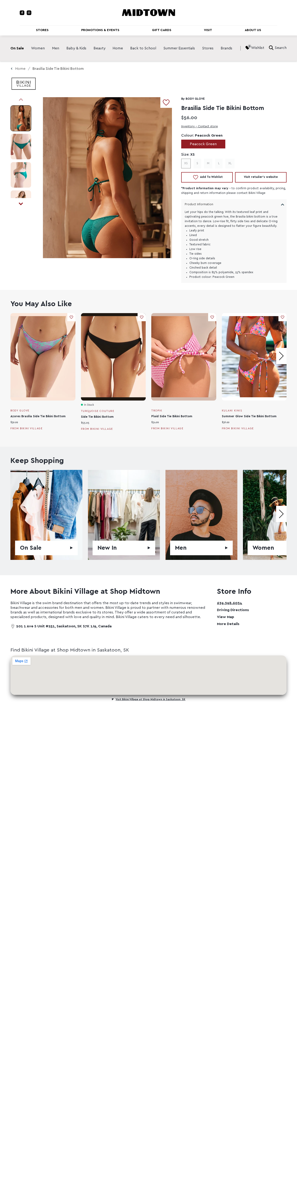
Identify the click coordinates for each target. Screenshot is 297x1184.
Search (281, 48)
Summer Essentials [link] (179, 48)
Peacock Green (203, 144)
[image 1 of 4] (20, 118)
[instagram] (29, 12)
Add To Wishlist (211, 177)
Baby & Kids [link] (76, 48)
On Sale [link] (17, 48)
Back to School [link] (143, 48)
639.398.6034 (229, 603)
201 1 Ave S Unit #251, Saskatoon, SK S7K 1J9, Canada (64, 626)
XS (186, 163)
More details (228, 624)
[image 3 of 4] (20, 175)
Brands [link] (226, 48)
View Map (225, 617)
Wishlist (257, 48)
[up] (21, 99)
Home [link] (118, 48)
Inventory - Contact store (199, 126)
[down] (21, 204)
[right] (281, 356)
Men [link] (55, 48)
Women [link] (38, 48)
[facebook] (22, 12)
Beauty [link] (100, 48)
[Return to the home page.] (148, 12)
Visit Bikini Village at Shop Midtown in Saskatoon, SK (150, 699)
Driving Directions (233, 610)
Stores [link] (207, 48)
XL (230, 163)
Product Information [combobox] (199, 204)
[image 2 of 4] (20, 147)
